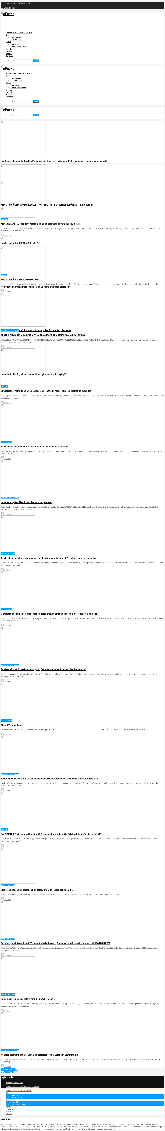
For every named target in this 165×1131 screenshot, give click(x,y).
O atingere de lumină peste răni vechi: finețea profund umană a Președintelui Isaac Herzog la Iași (49, 613)
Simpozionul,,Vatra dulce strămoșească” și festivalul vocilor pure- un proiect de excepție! (46, 390)
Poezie (9, 54)
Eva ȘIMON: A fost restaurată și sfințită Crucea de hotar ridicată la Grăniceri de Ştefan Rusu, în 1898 (51, 834)
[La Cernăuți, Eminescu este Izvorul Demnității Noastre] (18, 992)
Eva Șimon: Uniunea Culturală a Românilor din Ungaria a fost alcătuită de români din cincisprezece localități (54, 161)
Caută (36, 60)
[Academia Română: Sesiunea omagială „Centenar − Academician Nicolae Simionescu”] (18, 662)
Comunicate (16, 37)
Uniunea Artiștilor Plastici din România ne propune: (26, 502)
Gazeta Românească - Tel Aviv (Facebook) (23, 1086)
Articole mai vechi (9, 1071)
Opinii (8, 42)
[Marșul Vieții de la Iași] (18, 718)
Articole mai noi (8, 1069)
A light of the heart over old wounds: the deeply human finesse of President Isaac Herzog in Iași (49, 558)
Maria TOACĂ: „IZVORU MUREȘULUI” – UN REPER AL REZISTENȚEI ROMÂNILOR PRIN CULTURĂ (47, 204)
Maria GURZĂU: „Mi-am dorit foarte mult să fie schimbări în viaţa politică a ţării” (41, 223)
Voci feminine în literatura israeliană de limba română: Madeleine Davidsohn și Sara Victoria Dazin (50, 778)
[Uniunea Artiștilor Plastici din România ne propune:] (18, 495)
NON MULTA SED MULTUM (18, 3)
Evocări (4, 275)
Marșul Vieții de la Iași (12, 725)
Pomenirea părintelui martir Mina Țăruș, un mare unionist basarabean (35, 286)
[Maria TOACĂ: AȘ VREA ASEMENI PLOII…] (18, 272)
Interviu (9, 51)
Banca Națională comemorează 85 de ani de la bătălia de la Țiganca (34, 446)
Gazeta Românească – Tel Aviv (19, 33)
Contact (9, 56)
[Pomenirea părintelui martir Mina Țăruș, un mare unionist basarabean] (23, 282)
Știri (7, 35)
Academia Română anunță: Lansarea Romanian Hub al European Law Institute (39, 1054)
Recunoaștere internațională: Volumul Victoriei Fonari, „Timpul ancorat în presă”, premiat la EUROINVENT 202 (55, 943)
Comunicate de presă (10, 330)
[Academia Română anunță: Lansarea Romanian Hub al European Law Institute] (18, 1048)
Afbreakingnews (8, 553)
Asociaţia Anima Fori (14, 1082)
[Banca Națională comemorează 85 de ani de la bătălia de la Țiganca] (18, 440)
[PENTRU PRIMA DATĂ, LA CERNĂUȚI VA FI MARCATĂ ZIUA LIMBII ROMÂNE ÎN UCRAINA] (18, 328)
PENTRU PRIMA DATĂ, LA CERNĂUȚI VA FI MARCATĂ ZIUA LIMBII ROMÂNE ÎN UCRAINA (43, 335)
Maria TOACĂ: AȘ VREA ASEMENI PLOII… (21, 279)
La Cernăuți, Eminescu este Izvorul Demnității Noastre (28, 999)
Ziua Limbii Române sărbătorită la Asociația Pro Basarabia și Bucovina (36, 330)
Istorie (9, 49)
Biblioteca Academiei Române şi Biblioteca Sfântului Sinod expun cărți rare (38, 889)
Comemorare (6, 442)
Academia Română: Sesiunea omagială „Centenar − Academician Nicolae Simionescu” (43, 669)
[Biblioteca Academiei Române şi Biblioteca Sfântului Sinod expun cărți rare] (18, 883)
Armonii (4, 386)
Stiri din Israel (17, 40)
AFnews (7, 236)
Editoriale (15, 44)
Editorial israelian (18, 47)
